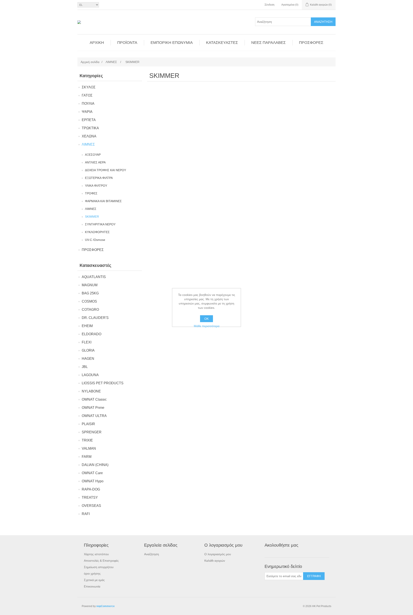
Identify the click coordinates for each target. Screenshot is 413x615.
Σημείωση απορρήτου (99, 567)
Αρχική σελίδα (90, 62)
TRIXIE (87, 440)
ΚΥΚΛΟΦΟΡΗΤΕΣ (97, 232)
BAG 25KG (90, 293)
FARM (86, 456)
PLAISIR (88, 424)
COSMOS (89, 301)
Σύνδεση (269, 4)
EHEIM (87, 326)
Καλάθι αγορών (214, 560)
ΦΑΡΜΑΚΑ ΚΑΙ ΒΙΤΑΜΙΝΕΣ (103, 201)
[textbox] (283, 21)
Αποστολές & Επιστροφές (101, 560)
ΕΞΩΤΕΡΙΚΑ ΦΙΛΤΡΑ (99, 178)
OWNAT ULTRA (94, 416)
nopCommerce (105, 606)
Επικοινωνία (92, 586)
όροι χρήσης (92, 573)
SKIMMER (92, 216)
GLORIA (88, 350)
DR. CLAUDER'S (95, 318)
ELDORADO (91, 334)
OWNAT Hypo (92, 481)
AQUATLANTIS (94, 277)
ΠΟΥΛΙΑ (88, 103)
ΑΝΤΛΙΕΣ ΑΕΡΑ (95, 162)
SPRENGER (92, 432)
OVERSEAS (91, 505)
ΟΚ (206, 318)
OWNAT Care (92, 473)
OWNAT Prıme (93, 407)
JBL (85, 367)
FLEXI (86, 342)
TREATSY (90, 497)
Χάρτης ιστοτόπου (96, 554)
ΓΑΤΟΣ (87, 95)
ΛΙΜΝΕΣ (88, 144)
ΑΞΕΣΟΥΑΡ (93, 154)
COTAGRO (90, 309)
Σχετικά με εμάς (94, 580)
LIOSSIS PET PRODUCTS (102, 383)
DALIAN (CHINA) (95, 465)
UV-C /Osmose (95, 239)
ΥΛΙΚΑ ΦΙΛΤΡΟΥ (96, 185)
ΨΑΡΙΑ (87, 112)
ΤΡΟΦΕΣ (91, 193)
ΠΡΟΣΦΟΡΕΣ (93, 250)
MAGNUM (89, 285)
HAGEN (88, 358)
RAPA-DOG (91, 489)
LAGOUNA (90, 375)
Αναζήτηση (323, 21)
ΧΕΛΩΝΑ (89, 136)
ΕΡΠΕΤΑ (89, 120)
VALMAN (89, 448)
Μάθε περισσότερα (206, 326)
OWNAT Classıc (94, 399)
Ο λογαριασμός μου (217, 554)
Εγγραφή (314, 576)
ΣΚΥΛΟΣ (89, 87)
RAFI (86, 514)
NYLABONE (91, 391)
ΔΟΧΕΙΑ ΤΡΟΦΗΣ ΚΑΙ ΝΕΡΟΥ (105, 170)
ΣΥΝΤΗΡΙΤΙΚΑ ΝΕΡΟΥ (100, 224)
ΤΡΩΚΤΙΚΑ (90, 128)
